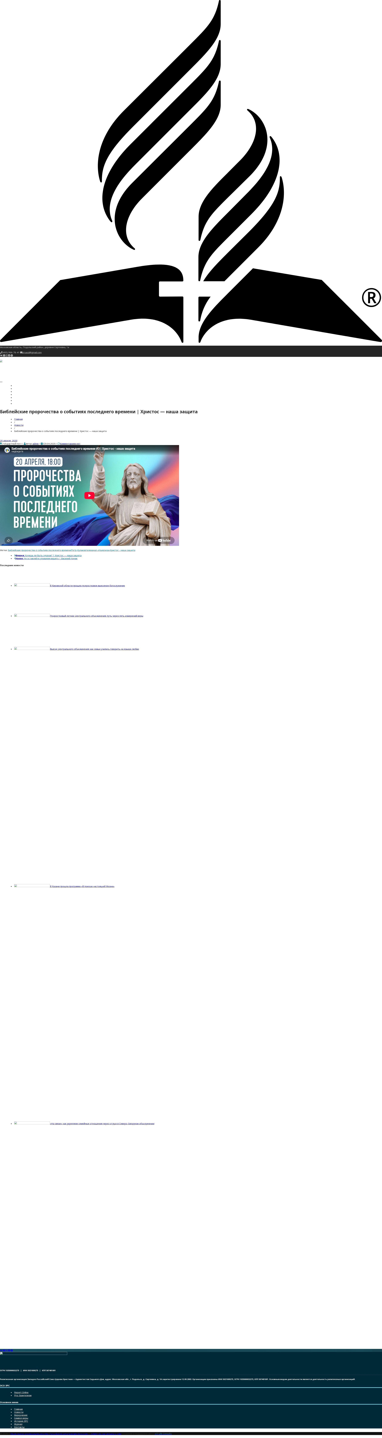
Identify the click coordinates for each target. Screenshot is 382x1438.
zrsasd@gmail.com (32, 352)
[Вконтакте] (1, 355)
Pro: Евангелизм (22, 1395)
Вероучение (20, 392)
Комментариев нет (70, 443)
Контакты (19, 404)
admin (36, 443)
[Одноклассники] (4, 355)
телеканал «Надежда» (98, 550)
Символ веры (21, 395)
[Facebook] (9, 355)
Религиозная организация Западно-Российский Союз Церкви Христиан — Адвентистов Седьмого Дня (65, 1433)
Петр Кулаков (78, 550)
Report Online (21, 1392)
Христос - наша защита (122, 550)
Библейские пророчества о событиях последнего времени (39, 550)
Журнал (18, 401)
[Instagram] (7, 355)
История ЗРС (20, 398)
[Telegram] (12, 355)
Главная (18, 386)
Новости (18, 389)
